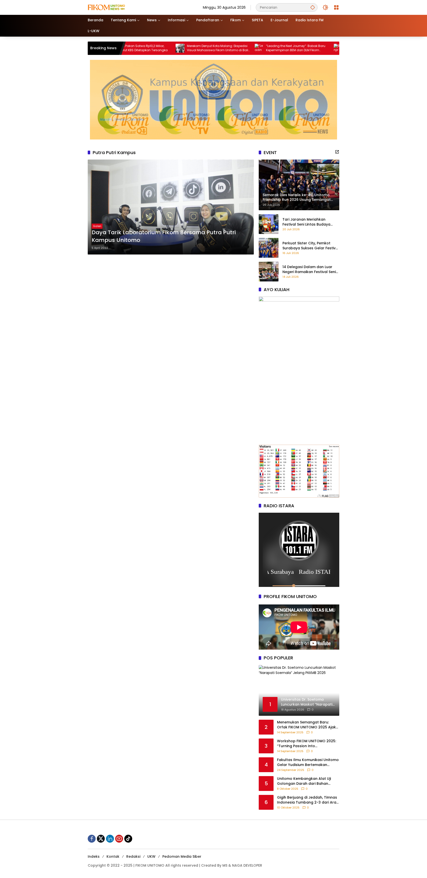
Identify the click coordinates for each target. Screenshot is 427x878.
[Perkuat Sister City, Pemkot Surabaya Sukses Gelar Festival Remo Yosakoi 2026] (268, 248)
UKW (151, 856)
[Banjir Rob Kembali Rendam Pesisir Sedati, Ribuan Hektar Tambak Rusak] (288, 48)
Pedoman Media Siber (181, 856)
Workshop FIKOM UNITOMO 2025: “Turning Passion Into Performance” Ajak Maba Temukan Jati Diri (306, 743)
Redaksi (133, 856)
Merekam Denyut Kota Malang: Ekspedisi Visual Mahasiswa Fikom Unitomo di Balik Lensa (168, 48)
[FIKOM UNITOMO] (112, 7)
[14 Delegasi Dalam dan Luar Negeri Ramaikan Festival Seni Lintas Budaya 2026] (268, 271)
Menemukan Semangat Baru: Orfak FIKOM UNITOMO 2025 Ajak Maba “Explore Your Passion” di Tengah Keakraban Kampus (306, 725)
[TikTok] (128, 839)
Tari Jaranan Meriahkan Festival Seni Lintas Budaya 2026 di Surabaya (306, 222)
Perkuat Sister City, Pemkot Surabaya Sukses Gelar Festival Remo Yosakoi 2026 (310, 246)
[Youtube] (119, 839)
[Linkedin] (110, 839)
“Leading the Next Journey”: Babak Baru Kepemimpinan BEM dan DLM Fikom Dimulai (246, 48)
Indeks (94, 856)
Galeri (97, 226)
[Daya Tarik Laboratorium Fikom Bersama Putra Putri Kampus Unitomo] (171, 207)
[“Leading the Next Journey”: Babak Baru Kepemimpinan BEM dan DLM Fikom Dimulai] (209, 48)
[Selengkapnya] (337, 152)
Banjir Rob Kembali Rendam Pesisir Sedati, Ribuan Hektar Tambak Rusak (323, 48)
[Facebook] (92, 839)
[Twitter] (101, 839)
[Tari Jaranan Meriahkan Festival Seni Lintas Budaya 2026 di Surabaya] (268, 224)
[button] (313, 7)
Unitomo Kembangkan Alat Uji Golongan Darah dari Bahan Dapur (304, 781)
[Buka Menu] (336, 7)
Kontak (113, 856)
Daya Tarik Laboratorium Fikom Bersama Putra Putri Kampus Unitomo (164, 236)
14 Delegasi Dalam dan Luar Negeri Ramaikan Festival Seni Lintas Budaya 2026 (309, 269)
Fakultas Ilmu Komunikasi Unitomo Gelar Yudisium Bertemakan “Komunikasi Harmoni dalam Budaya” (308, 762)
